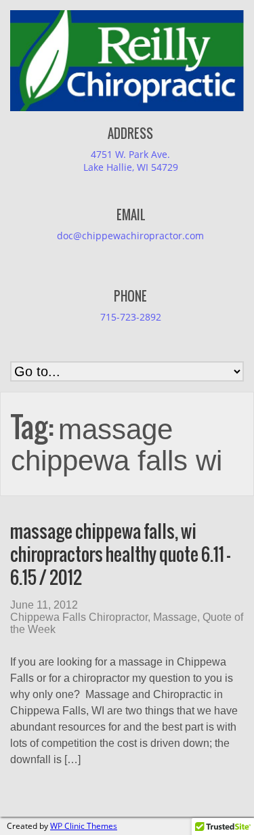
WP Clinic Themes (83, 826)
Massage (175, 617)
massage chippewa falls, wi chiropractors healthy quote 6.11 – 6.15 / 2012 (120, 554)
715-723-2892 (130, 316)
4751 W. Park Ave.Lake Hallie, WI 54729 (130, 161)
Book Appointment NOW (70, 25)
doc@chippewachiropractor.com (130, 235)
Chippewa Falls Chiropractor (79, 617)
